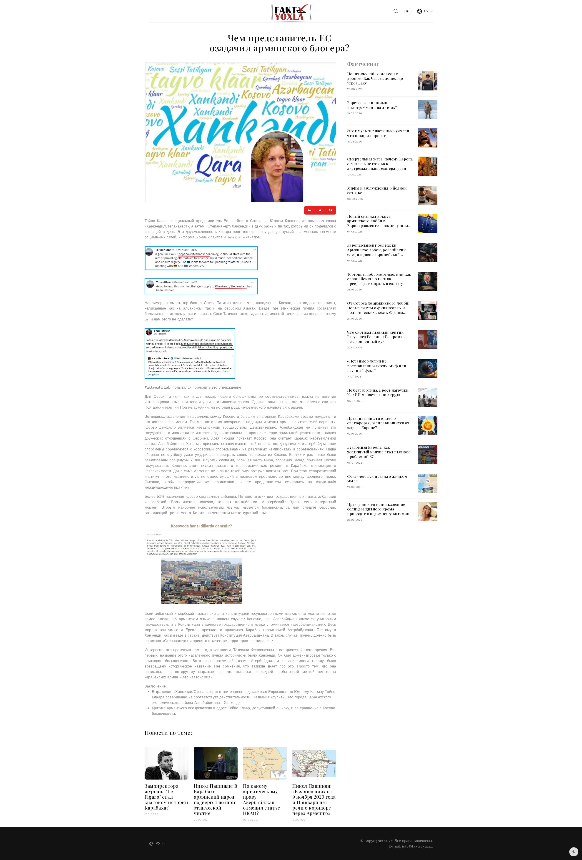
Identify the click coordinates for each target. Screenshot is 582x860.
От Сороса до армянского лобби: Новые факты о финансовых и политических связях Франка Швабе (378, 310)
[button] (396, 11)
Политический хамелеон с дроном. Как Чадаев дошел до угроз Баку (375, 78)
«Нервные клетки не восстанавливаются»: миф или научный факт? (376, 365)
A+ (330, 210)
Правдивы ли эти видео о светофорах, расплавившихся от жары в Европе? (378, 423)
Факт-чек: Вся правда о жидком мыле (377, 478)
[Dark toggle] (408, 11)
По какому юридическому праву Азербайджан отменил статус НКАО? (261, 799)
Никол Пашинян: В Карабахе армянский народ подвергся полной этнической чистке (215, 799)
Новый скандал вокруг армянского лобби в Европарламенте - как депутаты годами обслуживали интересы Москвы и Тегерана (377, 225)
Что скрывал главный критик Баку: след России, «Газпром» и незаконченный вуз (376, 337)
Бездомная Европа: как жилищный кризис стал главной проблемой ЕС (378, 452)
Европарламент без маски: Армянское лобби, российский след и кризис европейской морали (376, 252)
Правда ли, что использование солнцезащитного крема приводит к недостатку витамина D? (379, 511)
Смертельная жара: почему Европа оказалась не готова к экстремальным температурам (380, 163)
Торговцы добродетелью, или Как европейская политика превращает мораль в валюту (379, 279)
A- (309, 210)
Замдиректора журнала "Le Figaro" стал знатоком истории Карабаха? (166, 797)
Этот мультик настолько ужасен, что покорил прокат (378, 133)
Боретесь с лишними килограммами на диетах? (372, 105)
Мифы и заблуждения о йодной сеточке (377, 190)
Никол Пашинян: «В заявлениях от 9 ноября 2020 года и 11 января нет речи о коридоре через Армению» (314, 799)
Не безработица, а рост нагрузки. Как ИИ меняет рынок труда (378, 392)
